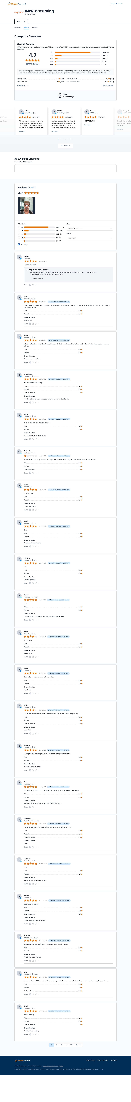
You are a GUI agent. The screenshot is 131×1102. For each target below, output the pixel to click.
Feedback (114, 1060)
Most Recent (72, 238)
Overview (17, 27)
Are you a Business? (116, 4)
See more (22, 131)
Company (21, 21)
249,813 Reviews (32, 64)
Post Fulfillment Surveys (75, 228)
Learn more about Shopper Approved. (53, 1066)
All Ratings (24, 244)
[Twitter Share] (33, 285)
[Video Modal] (26, 205)
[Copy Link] (36, 285)
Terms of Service (102, 1060)
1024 (71, 1045)
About (26, 27)
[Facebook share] (30, 285)
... (66, 1045)
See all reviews (108, 85)
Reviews (34, 27)
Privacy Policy (90, 1060)
